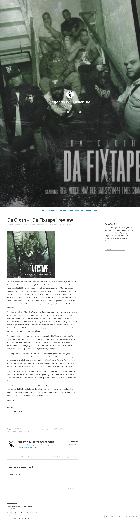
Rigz (62, 429)
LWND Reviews (30, 224)
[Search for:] (115, 249)
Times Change (24, 431)
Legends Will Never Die (70, 102)
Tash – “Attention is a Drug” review (19, 506)
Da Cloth (18, 429)
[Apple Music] (75, 111)
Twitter (43, 210)
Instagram (53, 210)
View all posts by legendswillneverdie (28, 447)
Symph (15, 431)
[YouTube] (68, 111)
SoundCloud (74, 210)
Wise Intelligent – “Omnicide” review (20, 457)
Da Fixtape (26, 429)
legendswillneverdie (15, 224)
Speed (9, 431)
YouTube (62, 210)
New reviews (40, 224)
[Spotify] (79, 111)
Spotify (97, 210)
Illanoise (34, 429)
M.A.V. (40, 429)
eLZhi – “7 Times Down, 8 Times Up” (64, 457)
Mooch (57, 429)
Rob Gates (69, 429)
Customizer (108, 241)
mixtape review (48, 429)
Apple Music (86, 210)
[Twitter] (60, 111)
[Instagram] (64, 111)
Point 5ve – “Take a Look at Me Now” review (23, 513)
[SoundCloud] (72, 111)
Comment (71, 488)
